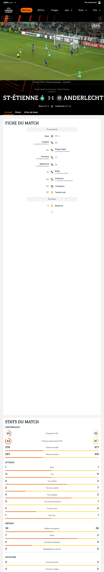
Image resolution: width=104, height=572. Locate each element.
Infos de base (31, 112)
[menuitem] (26, 10)
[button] (68, 10)
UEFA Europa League (8, 10)
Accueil (8, 112)
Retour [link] (8, 18)
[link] (26, 10)
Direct (18, 112)
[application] (52, 51)
